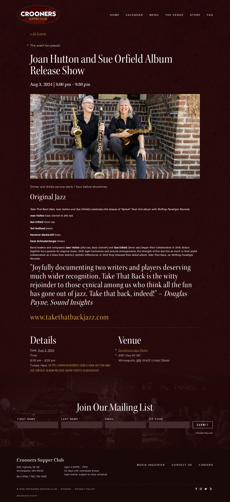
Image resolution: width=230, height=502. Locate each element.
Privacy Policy (85, 489)
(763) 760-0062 (38, 476)
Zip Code (156, 419)
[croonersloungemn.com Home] (38, 14)
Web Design (22, 496)
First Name (27, 419)
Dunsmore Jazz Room (133, 350)
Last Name (71, 419)
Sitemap (66, 489)
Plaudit (33, 496)
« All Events (38, 33)
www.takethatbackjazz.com (69, 317)
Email (111, 419)
